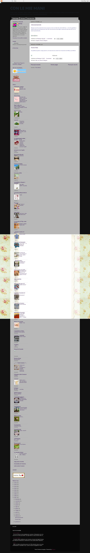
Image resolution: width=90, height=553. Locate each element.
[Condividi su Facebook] (61, 38)
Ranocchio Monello (18, 154)
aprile (16, 512)
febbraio (17, 515)
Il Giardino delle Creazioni (20, 374)
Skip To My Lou (18, 105)
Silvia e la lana (17, 415)
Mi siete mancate (23, 164)
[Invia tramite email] (57, 38)
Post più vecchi (72, 64)
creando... (16, 378)
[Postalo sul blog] (58, 38)
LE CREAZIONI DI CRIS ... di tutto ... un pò (20, 139)
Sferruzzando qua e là (19, 283)
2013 (15, 486)
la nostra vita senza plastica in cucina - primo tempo (23, 254)
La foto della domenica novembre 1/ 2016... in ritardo (23, 315)
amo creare (16, 212)
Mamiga (20, 23)
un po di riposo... (23, 444)
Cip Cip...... (22, 416)
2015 (15, 482)
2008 (15, 495)
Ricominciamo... (17, 359)
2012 (15, 488)
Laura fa (16, 120)
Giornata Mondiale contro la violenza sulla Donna (23, 408)
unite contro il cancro (19, 466)
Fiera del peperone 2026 (23, 88)
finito (36, 60)
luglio (16, 506)
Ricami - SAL (22, 322)
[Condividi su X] (60, 38)
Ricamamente (17, 129)
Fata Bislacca (17, 406)
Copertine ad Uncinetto (19, 242)
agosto (17, 504)
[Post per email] (55, 38)
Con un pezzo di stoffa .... (20, 269)
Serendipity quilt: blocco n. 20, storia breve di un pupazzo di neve (23, 272)
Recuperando (17, 443)
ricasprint (37, 40)
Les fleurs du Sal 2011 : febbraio (23, 454)
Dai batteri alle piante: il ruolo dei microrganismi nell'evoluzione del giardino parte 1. (23, 99)
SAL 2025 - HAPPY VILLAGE (23, 185)
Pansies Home (17, 358)
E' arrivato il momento (22, 205)
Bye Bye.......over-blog (18, 389)
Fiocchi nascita (23, 304)
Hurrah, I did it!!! (23, 430)
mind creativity (17, 279)
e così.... (16, 151)
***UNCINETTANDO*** (19, 397)
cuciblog (16, 344)
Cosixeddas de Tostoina (20, 463)
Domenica (22, 155)
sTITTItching (17, 438)
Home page (15, 18)
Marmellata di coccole (19, 312)
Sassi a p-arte (17, 110)
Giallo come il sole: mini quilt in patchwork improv (23, 381)
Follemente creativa (19, 86)
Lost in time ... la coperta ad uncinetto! (23, 244)
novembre (17, 501)
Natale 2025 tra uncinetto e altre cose (23, 131)
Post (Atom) (38, 67)
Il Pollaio (16, 388)
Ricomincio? (22, 295)
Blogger (53, 549)
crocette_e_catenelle (19, 335)
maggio (17, 510)
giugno (17, 508)
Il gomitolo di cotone (19, 303)
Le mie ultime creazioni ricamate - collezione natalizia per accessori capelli (23, 143)
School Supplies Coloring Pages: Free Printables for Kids (20, 107)
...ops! (15, 345)
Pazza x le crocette (18, 321)
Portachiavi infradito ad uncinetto (22, 122)
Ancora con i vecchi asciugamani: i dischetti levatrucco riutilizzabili (22, 368)
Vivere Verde (17, 95)
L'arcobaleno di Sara (19, 330)
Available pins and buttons (22, 262)
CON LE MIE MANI (27, 8)
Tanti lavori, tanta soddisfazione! (23, 214)
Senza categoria (43, 40)
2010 (15, 492)
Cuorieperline (17, 424)
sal (38, 60)
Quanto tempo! (23, 336)
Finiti (14, 542)
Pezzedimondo (17, 429)
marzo (16, 514)
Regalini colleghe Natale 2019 (23, 224)
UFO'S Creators (17, 392)
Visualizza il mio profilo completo (20, 38)
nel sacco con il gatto (19, 150)
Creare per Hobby (18, 163)
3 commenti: (49, 58)
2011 (15, 490)
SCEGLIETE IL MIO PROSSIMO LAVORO (23, 399)
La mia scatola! (16, 537)
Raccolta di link (30, 18)
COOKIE (16, 375)
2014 (15, 484)
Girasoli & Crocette (18, 349)
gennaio (17, 521)
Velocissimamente (36, 25)
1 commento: (50, 38)
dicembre (17, 499)
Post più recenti (35, 64)
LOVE (21, 194)
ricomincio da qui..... (18, 426)
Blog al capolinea (17, 393)
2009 (15, 493)
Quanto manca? (23, 284)
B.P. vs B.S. (16, 439)
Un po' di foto (16, 532)
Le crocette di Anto (18, 452)
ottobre (17, 502)
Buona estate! (22, 234)
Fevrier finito (34, 47)
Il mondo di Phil (18, 173)
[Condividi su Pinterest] (62, 38)
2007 (15, 497)
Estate (21, 112)
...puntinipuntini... (18, 260)
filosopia (16, 203)
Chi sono (23, 18)
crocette (15, 280)
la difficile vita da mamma (19, 332)
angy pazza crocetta (19, 461)
